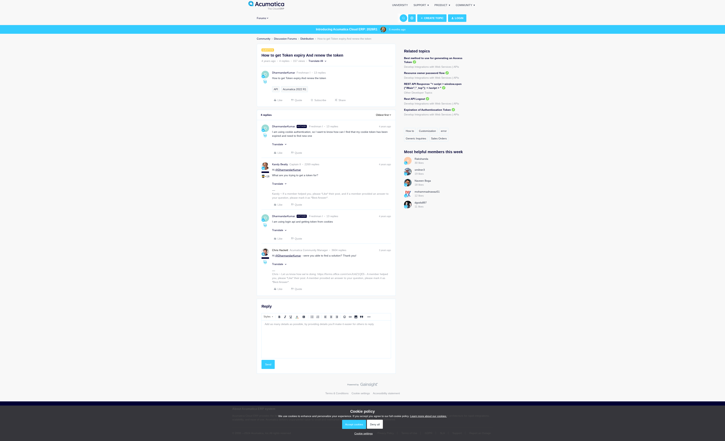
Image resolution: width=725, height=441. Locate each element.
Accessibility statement (386, 393)
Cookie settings (361, 393)
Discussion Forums (285, 38)
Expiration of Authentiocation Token (427, 109)
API (276, 89)
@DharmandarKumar (288, 169)
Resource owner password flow (424, 73)
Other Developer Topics (418, 92)
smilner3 (420, 169)
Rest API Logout (414, 98)
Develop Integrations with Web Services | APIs (431, 66)
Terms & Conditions (337, 393)
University (400, 5)
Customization (427, 130)
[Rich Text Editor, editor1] (326, 339)
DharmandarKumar (283, 72)
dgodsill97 (421, 202)
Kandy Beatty (280, 164)
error (444, 130)
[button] (432, 18)
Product (440, 5)
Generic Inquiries (416, 138)
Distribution (307, 38)
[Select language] (412, 18)
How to (410, 130)
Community (464, 5)
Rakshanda (421, 158)
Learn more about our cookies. (428, 416)
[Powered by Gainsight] (362, 385)
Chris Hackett (280, 250)
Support (419, 5)
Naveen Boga (423, 180)
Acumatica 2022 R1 (294, 89)
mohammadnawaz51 (427, 191)
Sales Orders (439, 138)
